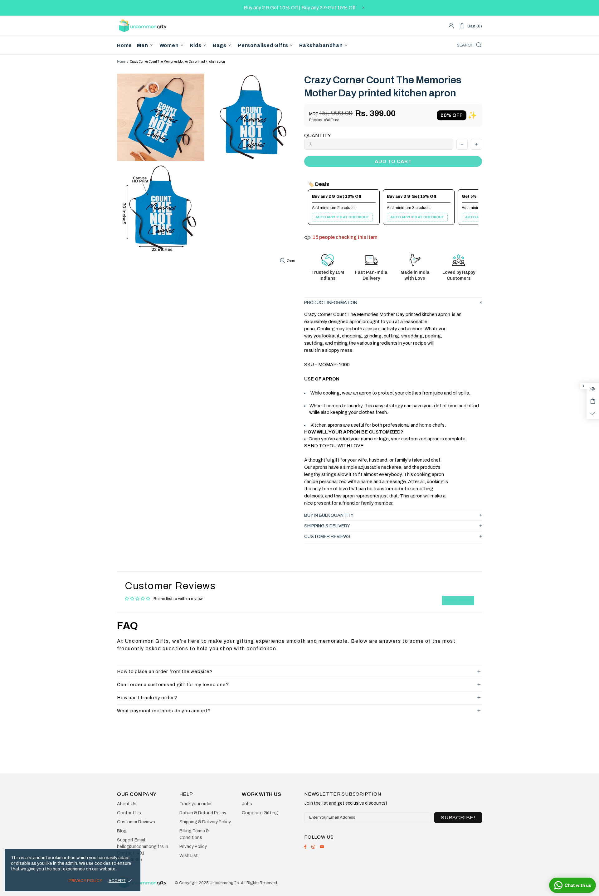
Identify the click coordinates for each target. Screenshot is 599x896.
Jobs (247, 804)
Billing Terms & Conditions (194, 834)
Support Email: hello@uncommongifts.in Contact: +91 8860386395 (142, 850)
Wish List (188, 855)
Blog (122, 831)
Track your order (195, 804)
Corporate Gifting (260, 813)
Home (121, 61)
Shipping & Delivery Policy (205, 822)
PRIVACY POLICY (85, 881)
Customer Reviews (136, 822)
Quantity (317, 135)
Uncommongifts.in (143, 25)
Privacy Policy (193, 846)
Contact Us (129, 813)
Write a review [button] (458, 600)
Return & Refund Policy (202, 813)
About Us (126, 804)
